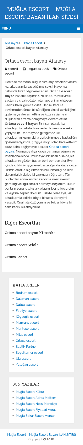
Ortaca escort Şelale (21, 244)
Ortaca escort (26, 340)
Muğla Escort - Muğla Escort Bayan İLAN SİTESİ (41, 435)
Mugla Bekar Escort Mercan (35, 416)
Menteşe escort (27, 329)
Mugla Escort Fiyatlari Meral (36, 410)
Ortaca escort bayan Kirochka (30, 232)
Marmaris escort (27, 323)
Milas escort (24, 335)
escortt (13, 69)
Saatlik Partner (26, 346)
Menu (6, 28)
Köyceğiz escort (27, 317)
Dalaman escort (27, 299)
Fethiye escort (26, 311)
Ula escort (23, 358)
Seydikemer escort (29, 352)
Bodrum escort (26, 293)
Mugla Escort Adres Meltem (36, 398)
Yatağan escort (27, 364)
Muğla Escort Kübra (30, 392)
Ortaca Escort (16, 256)
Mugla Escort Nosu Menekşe (36, 404)
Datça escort (25, 305)
